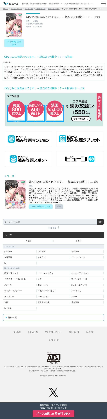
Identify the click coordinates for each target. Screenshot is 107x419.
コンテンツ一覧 (16, 9)
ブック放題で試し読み (14, 43)
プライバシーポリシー (53, 332)
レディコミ (76, 291)
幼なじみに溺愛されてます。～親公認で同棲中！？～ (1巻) (63, 16)
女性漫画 (8, 257)
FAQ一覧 (89, 332)
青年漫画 (75, 252)
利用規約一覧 (74, 332)
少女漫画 (42, 252)
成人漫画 (75, 302)
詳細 (59, 206)
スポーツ (8, 285)
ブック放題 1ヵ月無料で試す (53, 413)
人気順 (28, 241)
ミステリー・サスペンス (15, 279)
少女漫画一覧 (40, 9)
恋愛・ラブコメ (53, 9)
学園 (6, 302)
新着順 (79, 241)
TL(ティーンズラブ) (46, 291)
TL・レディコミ (78, 257)
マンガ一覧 (29, 9)
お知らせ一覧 (33, 332)
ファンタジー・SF (79, 279)
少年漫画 (8, 252)
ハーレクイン (43, 297)
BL (5, 263)
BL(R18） (8, 308)
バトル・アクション (80, 273)
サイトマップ (53, 340)
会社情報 (17, 332)
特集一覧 (12, 317)
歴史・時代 (43, 285)
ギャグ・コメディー (13, 291)
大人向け (42, 257)
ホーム (5, 9)
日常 (40, 279)
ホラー (74, 297)
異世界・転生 (43, 302)
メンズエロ (9, 297)
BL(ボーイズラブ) (79, 285)
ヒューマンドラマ (45, 273)
